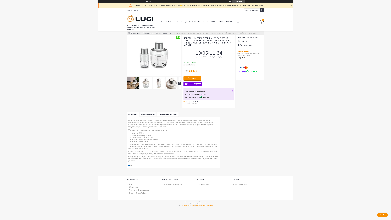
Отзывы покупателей (240, 184)
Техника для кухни (148, 33)
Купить (193, 78)
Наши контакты (203, 184)
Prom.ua (204, 202)
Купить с (190, 84)
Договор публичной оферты (138, 193)
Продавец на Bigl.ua (195, 204)
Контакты (230, 22)
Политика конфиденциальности (139, 190)
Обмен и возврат (209, 22)
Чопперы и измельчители (164, 33)
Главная (161, 21)
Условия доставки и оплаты (173, 184)
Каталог (169, 22)
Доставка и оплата (192, 22)
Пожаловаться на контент (188, 205)
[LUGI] (141, 18)
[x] (131, 166)
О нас (221, 22)
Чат (384, 215)
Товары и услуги (136, 33)
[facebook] (129, 166)
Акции (179, 22)
